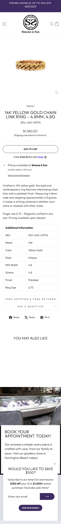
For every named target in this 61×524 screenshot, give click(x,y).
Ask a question (30, 306)
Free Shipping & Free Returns (30, 299)
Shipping (18, 135)
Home (30, 106)
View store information (19, 175)
